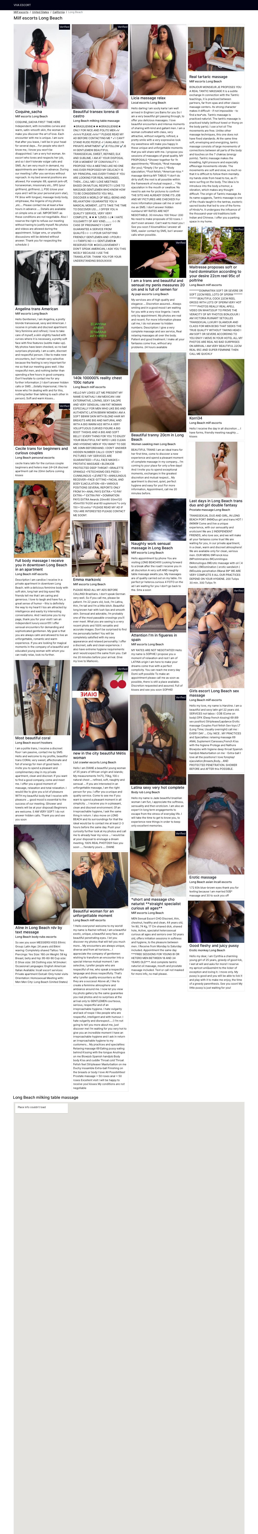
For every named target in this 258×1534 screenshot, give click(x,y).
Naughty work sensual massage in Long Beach (152, 545)
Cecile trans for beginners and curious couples (41, 450)
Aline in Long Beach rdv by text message (38, 929)
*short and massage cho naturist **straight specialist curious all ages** (156, 903)
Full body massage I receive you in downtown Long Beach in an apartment (41, 565)
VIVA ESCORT (22, 5)
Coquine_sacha (28, 111)
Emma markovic (87, 579)
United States (40, 12)
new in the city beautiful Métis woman (99, 755)
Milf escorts (21, 12)
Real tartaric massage (208, 76)
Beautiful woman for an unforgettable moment (93, 913)
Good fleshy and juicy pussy (214, 945)
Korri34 (195, 418)
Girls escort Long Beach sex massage (214, 693)
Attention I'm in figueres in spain (154, 637)
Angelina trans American (36, 309)
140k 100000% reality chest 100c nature (97, 380)
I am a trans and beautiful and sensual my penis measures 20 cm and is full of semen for (158, 285)
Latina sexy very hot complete (157, 787)
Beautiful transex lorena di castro (96, 113)
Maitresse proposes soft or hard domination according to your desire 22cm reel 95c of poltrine (215, 273)
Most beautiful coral (32, 738)
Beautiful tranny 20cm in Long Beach (157, 437)
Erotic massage (202, 877)
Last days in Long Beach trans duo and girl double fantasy (215, 503)
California (59, 12)
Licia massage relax (148, 98)
